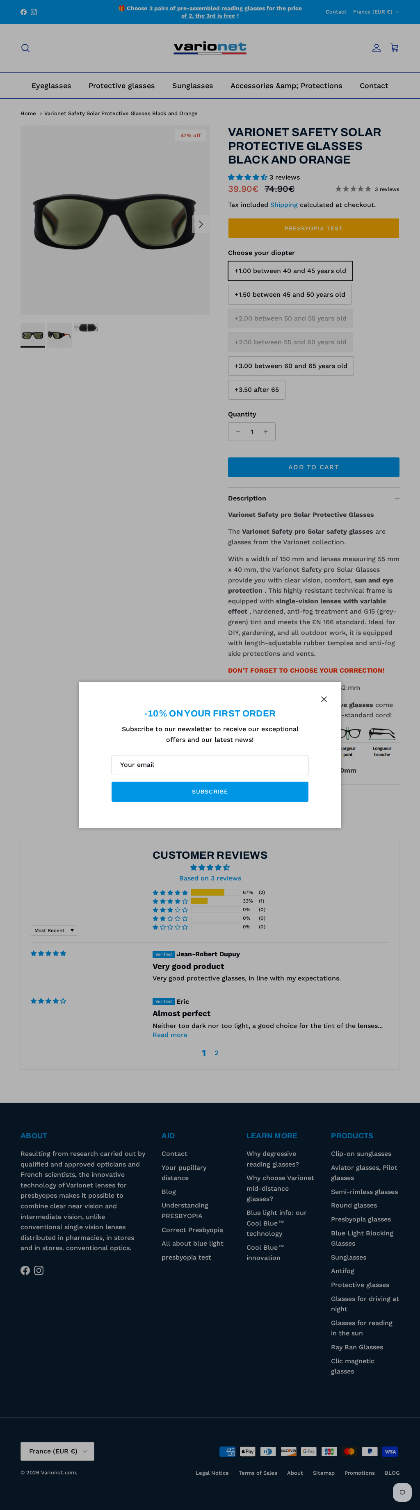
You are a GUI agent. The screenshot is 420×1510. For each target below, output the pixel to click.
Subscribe (210, 791)
